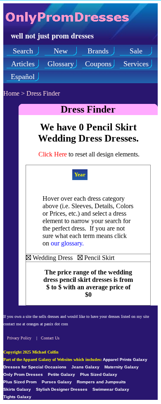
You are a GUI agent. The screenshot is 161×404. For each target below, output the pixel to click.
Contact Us (50, 338)
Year (79, 174)
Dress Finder (43, 93)
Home (11, 93)
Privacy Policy (19, 338)
